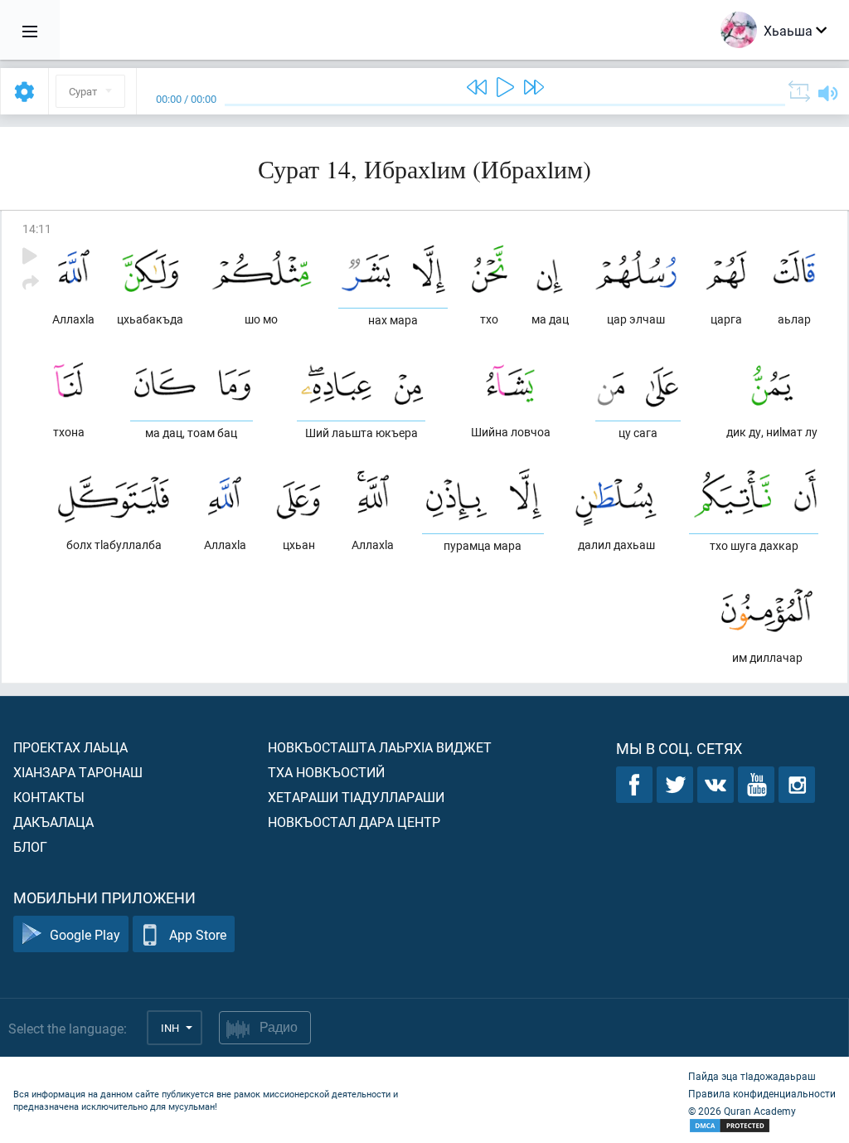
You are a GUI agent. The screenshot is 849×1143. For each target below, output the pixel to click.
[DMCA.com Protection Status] (762, 1126)
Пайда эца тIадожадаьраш (752, 1075)
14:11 (36, 228)
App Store (197, 934)
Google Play (85, 934)
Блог (30, 846)
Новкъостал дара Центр (354, 821)
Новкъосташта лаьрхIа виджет (380, 747)
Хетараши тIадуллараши (356, 796)
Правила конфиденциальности (762, 1093)
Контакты (49, 796)
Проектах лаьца (70, 747)
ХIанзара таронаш (78, 772)
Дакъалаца (53, 821)
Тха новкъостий (326, 772)
